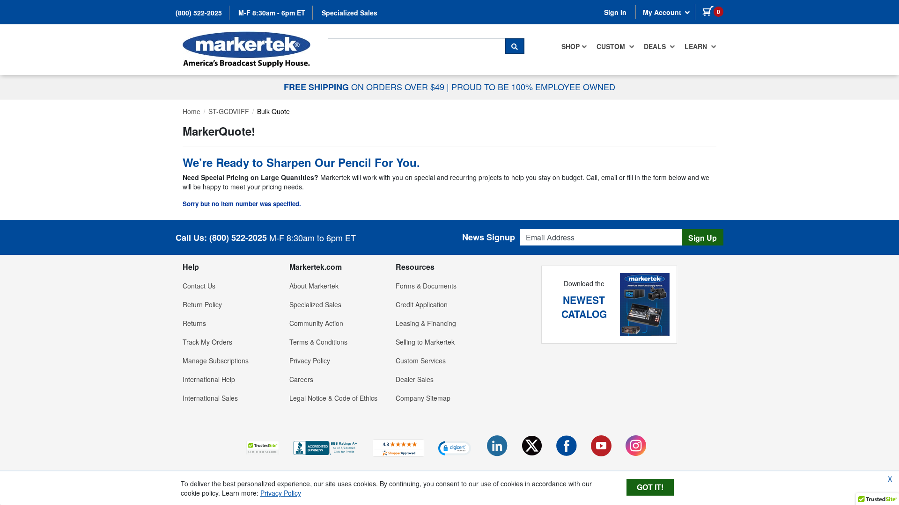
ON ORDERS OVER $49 (365, 86)
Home (191, 111)
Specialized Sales (349, 12)
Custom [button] (612, 46)
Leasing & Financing (426, 323)
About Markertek (314, 285)
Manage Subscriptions (216, 360)
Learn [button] (697, 46)
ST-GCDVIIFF (228, 111)
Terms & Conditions (318, 341)
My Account (663, 12)
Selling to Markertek (425, 341)
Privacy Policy (309, 360)
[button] (262, 447)
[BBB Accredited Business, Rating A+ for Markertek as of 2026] (326, 447)
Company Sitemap (423, 398)
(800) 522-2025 (199, 12)
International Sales (210, 398)
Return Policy (202, 304)
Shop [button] (570, 46)
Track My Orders (207, 341)
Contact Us (199, 285)
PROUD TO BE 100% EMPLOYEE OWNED (533, 86)
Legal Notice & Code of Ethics (333, 398)
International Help (209, 379)
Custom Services (421, 360)
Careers (301, 379)
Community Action (316, 323)
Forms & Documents (426, 285)
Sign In (615, 12)
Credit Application (422, 304)
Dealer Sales (415, 379)
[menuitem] (574, 46)
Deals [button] (656, 46)
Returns (194, 323)
